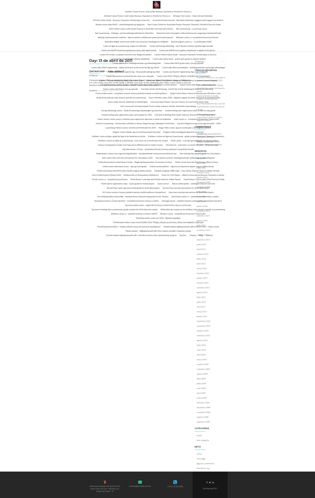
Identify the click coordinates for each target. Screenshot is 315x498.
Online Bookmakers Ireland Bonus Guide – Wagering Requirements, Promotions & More (135, 162)
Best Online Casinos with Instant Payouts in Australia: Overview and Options (141, 29)
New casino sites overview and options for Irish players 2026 (127, 158)
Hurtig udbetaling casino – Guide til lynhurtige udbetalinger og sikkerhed (131, 110)
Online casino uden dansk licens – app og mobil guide (124, 166)
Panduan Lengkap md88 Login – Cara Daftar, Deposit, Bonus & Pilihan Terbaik (187, 170)
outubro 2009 (202, 364)
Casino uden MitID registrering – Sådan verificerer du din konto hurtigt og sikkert (125, 67)
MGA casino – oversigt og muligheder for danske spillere (194, 140)
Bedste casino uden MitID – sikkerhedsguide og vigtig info (120, 24)
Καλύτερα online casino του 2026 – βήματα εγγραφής (158, 218)
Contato (209, 235)
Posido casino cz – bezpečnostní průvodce (110, 179)
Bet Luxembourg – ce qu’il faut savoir (191, 29)
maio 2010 (201, 350)
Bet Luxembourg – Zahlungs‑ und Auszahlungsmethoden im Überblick (124, 33)
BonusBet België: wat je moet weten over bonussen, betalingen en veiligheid (136, 41)
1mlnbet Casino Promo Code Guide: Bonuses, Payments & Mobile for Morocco (158, 11)
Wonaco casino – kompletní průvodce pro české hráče (182, 213)
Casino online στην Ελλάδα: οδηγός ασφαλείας (130, 59)
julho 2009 (201, 378)
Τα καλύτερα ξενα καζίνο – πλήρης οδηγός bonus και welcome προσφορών (129, 226)
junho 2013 (201, 244)
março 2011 (202, 311)
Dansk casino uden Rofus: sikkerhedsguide (198, 84)
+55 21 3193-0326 (175, 486)
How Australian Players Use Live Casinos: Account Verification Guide (179, 102)
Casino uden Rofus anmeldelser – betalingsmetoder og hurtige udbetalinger (193, 67)
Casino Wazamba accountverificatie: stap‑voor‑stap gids (130, 76)
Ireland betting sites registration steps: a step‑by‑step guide (190, 110)
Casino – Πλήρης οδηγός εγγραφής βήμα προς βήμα (121, 80)
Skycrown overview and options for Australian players (191, 192)
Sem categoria (203, 440)
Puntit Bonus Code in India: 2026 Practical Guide (204, 179)
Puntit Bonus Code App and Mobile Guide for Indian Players (155, 179)
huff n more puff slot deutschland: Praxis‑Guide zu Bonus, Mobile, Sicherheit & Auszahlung (158, 106)
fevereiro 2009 (203, 402)
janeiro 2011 (202, 316)
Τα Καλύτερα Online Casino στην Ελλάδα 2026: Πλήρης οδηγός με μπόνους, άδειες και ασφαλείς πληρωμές (158, 222)
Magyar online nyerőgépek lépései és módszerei (183, 132)
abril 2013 (201, 249)
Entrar (199, 454)
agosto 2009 (202, 374)
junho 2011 (201, 302)
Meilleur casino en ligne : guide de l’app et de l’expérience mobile (118, 136)
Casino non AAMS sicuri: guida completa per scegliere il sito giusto (187, 50)
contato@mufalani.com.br (140, 486)
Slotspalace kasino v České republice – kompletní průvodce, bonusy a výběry (126, 201)
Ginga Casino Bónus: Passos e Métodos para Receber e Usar (195, 93)
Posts (201, 458)
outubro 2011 (202, 283)
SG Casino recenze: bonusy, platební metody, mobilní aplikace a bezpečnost (134, 192)
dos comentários (205, 463)
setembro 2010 (203, 335)
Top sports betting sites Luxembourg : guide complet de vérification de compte (124, 209)
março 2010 (202, 359)
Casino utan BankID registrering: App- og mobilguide (185, 72)
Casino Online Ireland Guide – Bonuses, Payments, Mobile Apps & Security (185, 54)
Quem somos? (163, 183)
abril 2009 (201, 393)
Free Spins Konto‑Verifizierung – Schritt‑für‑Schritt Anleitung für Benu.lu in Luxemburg (177, 89)
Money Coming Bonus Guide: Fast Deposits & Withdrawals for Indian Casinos (130, 145)
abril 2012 (201, 263)
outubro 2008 (202, 417)
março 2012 (202, 268)
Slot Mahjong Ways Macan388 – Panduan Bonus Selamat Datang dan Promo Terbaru (132, 196)
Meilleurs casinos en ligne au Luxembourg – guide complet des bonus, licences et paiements (186, 136)
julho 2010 (201, 345)
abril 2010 (201, 354)
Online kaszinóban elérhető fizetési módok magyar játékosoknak (124, 170)
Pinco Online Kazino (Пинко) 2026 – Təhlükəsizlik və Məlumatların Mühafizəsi (125, 175)
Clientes (192, 235)
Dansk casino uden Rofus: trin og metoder (120, 89)
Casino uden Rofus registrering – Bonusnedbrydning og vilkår (134, 72)
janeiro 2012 (202, 278)
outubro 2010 (202, 331)
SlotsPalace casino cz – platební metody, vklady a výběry (195, 196)
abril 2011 (201, 307)
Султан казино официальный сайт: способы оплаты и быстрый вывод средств (141, 235)
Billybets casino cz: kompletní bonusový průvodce (197, 37)
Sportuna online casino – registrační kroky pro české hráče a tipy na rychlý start (158, 205)
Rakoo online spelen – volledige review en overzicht (193, 183)
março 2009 (202, 398)
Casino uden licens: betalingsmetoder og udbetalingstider (137, 63)
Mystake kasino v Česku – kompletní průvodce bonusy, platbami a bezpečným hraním (158, 149)
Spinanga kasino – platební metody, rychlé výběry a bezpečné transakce (192, 201)
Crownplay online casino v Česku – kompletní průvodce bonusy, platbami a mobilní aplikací (139, 84)
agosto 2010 (202, 340)
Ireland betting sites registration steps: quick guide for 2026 (126, 115)
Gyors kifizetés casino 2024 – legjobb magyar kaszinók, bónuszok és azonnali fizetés (184, 97)
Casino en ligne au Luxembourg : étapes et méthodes (125, 46)
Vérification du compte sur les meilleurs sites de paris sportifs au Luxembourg (192, 209)
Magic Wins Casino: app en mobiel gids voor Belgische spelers (185, 127)
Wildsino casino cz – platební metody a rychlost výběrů (134, 213)
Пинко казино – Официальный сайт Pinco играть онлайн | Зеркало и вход (158, 231)
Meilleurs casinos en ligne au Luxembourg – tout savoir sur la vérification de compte (133, 140)
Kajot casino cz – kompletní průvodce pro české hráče (196, 119)
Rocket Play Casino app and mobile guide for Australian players (133, 188)
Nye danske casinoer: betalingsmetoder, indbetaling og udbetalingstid (185, 158)
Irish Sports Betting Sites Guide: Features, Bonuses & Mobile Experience (185, 115)
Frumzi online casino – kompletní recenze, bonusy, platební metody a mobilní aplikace (131, 93)
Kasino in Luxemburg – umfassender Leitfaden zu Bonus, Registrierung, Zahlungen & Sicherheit (135, 123)
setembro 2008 (203, 422)
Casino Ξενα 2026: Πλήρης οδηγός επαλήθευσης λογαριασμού (183, 76)
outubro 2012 (202, 254)
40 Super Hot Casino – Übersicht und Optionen (193, 16)
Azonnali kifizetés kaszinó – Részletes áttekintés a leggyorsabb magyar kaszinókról (188, 20)
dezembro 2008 (203, 407)
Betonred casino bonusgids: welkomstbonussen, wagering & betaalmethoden (189, 33)
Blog (201, 235)
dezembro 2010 (203, 321)
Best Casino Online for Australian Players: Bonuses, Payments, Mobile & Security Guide (184, 24)
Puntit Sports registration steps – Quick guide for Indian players (128, 183)
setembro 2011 (203, 287)
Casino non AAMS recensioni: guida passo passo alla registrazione (128, 50)
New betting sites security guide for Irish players (200, 153)
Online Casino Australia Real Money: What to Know (196, 162)
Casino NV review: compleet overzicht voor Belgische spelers (125, 54)
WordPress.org (203, 468)
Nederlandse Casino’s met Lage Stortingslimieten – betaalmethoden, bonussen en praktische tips (136, 153)
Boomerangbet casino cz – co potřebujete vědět (191, 41)
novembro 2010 (203, 326)
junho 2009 (201, 383)
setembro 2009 (203, 369)
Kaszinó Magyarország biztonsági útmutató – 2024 (199, 123)
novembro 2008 (203, 412)
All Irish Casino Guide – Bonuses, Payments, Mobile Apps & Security (121, 20)
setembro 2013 (203, 239)
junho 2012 (201, 259)
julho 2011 (201, 297)
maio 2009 (201, 388)
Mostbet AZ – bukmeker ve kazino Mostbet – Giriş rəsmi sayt (192, 145)
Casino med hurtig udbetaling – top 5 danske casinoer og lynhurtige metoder (181, 46)
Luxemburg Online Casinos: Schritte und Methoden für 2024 (130, 127)
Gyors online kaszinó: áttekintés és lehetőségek (128, 102)
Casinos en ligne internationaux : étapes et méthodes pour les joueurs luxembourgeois (181, 80)
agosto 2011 (202, 292)
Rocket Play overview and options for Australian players (186, 188)
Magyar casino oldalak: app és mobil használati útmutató (136, 132)
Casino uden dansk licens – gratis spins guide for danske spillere (179, 59)
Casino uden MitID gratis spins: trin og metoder (184, 63)
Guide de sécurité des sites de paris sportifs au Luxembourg (121, 97)
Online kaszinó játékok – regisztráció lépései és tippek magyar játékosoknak (182, 166)
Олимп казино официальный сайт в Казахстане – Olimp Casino (191, 226)
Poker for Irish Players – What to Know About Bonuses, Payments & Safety (193, 175)
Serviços (182, 235)
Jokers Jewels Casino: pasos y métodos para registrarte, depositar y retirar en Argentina (134, 119)
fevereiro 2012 (203, 273)
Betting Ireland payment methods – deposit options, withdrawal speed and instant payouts (135, 37)
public (199, 435)
